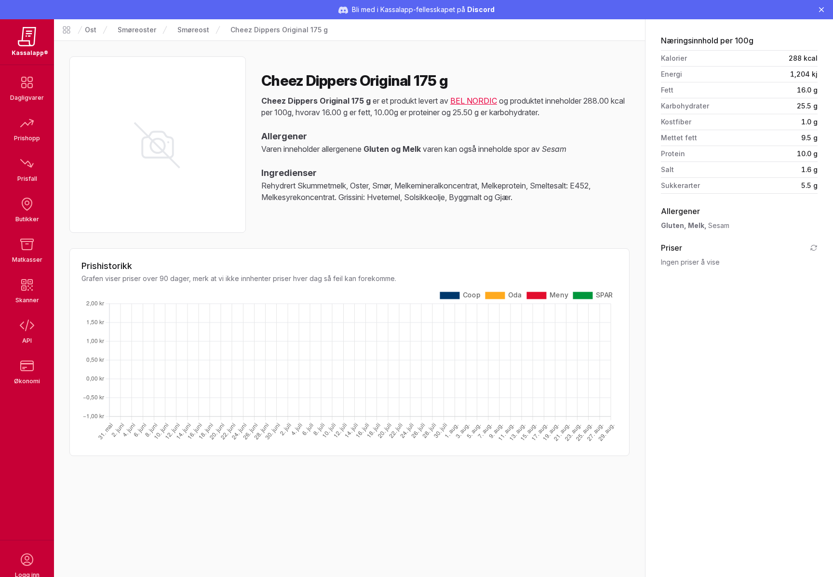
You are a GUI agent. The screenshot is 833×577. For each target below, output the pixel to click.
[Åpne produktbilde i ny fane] (157, 144)
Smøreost (193, 30)
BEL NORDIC (473, 101)
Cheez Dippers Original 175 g (279, 30)
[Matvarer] (66, 30)
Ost (90, 30)
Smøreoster (137, 30)
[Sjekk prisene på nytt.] (814, 248)
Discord (481, 9)
